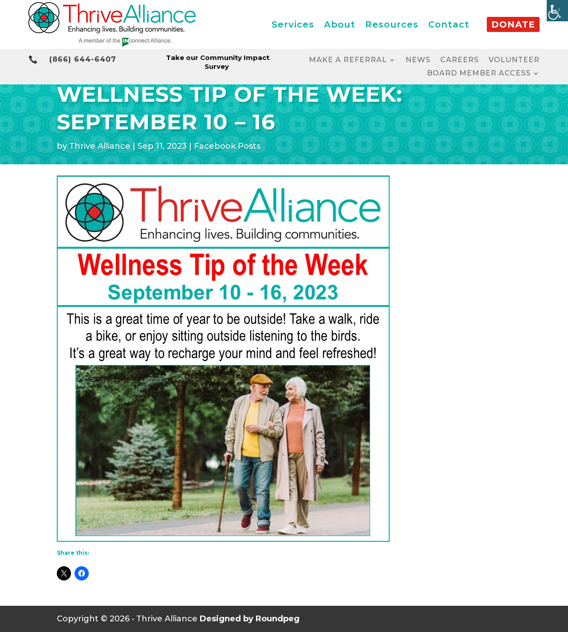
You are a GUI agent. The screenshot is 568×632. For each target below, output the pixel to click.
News (418, 60)
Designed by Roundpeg (250, 619)
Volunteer (514, 60)
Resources (391, 24)
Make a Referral (348, 60)
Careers (459, 60)
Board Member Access (479, 73)
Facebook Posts (227, 146)
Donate (513, 24)
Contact (448, 24)
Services (293, 24)
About (339, 24)
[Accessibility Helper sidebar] (557, 10)
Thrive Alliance (99, 146)
